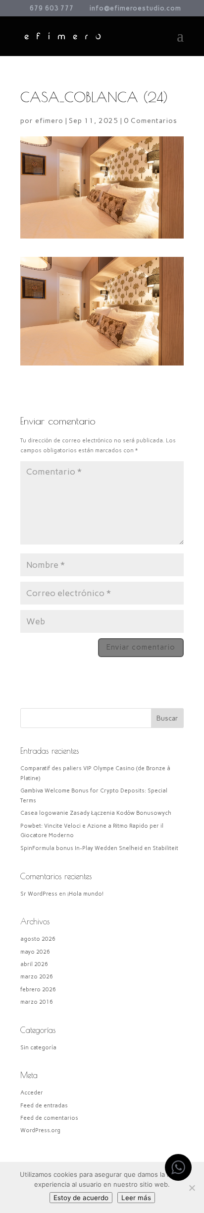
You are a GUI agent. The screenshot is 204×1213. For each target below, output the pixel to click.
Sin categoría (38, 1047)
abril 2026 (34, 964)
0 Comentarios (150, 121)
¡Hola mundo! (85, 894)
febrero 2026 (38, 989)
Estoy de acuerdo (80, 1198)
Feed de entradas (44, 1105)
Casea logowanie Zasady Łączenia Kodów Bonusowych (95, 813)
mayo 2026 (35, 952)
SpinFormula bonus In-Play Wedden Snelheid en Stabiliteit (99, 848)
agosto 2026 (37, 939)
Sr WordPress (38, 894)
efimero (49, 121)
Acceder (31, 1093)
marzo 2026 (36, 976)
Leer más (136, 1198)
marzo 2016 (36, 1002)
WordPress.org (40, 1130)
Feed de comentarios (49, 1118)
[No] (192, 1188)
